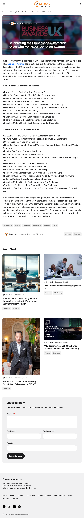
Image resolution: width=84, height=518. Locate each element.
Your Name (11, 431)
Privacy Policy (59, 495)
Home (4, 12)
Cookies (5, 499)
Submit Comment (15, 456)
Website (10, 443)
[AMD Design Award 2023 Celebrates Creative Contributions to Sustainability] (63, 329)
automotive (8, 225)
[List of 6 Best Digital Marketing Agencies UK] (63, 267)
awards (17, 225)
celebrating (37, 225)
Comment (11, 414)
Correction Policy (45, 495)
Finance (16, 308)
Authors (21, 495)
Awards (68, 234)
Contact (15, 499)
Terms (70, 495)
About (12, 495)
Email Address (49, 431)
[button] (3, 4)
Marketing (58, 293)
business (26, 225)
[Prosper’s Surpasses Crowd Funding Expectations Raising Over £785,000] (21, 346)
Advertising (31, 495)
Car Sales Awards (16, 64)
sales (55, 225)
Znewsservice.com (12, 479)
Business (77, 234)
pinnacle (47, 225)
